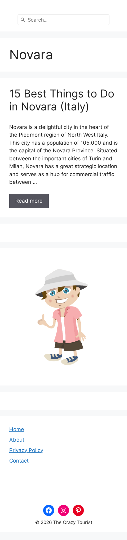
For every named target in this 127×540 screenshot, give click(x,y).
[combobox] (63, 19)
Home (16, 429)
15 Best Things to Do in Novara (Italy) (61, 100)
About (16, 440)
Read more (29, 201)
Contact (19, 461)
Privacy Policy (26, 450)
